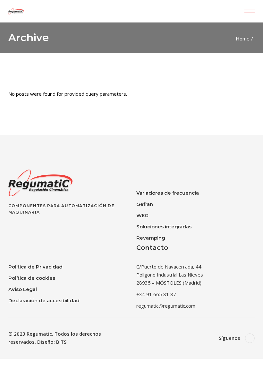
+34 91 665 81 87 (156, 294)
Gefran (144, 204)
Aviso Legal (22, 289)
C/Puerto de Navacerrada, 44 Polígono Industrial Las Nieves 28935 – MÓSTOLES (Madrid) (169, 274)
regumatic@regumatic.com (165, 306)
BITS (61, 342)
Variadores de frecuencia (167, 193)
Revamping (150, 238)
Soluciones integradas (163, 227)
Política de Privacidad (35, 267)
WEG (142, 215)
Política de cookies (31, 278)
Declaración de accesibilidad (44, 300)
